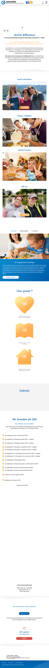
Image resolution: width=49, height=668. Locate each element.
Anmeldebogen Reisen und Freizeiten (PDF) (16, 435)
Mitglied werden (24, 613)
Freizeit (24, 107)
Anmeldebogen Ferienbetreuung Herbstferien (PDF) (18, 470)
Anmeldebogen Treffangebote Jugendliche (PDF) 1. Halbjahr (21, 447)
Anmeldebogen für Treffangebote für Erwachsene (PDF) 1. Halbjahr (22, 453)
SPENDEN (24, 638)
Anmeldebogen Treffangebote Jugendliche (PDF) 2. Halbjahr (21, 449)
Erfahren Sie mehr (10, 277)
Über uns (24, 214)
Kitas (24, 178)
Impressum (4, 662)
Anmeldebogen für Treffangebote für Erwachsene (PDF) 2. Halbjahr (22, 456)
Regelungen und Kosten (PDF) (13, 480)
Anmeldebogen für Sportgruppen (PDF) (15, 460)
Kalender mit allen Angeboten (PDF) (14, 474)
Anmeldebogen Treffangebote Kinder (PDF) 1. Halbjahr (19, 439)
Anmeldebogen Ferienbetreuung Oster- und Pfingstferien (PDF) (21, 463)
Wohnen (24, 144)
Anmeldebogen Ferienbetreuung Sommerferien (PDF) (19, 467)
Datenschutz (10, 662)
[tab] (13, 231)
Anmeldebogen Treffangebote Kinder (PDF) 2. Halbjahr (19, 443)
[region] (24, 17)
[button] (22, 27)
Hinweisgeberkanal (19, 662)
